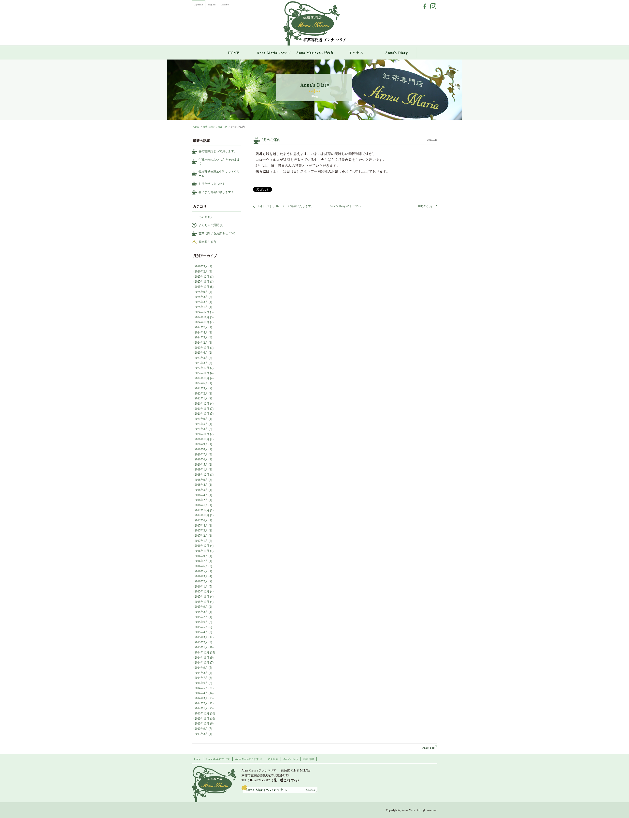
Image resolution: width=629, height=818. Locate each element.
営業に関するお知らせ (215, 126)
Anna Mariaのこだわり (314, 53)
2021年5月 (201, 424)
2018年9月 (201, 480)
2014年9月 (201, 667)
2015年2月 (201, 642)
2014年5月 (201, 688)
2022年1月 (201, 398)
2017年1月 (201, 541)
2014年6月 (201, 683)
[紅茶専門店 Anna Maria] (214, 784)
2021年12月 (202, 403)
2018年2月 (201, 500)
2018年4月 (201, 495)
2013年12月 (202, 713)
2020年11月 (202, 434)
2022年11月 (202, 373)
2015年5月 (201, 627)
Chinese (225, 4)
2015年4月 (201, 632)
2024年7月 (201, 327)
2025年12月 (202, 276)
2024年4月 (201, 332)
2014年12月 (202, 652)
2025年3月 (201, 302)
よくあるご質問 (209, 225)
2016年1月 (201, 586)
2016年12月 (202, 545)
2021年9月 (201, 419)
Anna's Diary (290, 758)
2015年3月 (201, 637)
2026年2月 (201, 271)
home (197, 758)
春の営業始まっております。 (218, 151)
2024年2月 (201, 342)
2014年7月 (201, 678)
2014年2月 (201, 703)
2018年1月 (201, 505)
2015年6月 (201, 622)
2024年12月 (202, 312)
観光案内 (204, 241)
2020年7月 (201, 454)
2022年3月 (201, 388)
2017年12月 (202, 510)
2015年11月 (202, 596)
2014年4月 (201, 693)
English (211, 4)
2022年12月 (202, 368)
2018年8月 (201, 484)
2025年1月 (201, 307)
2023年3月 (201, 363)
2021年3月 (201, 429)
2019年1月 (201, 469)
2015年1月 (201, 647)
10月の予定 (425, 206)
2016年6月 (201, 566)
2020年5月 (201, 464)
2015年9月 (201, 606)
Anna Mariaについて (273, 53)
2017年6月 (201, 520)
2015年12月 (202, 591)
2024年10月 (202, 322)
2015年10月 (202, 602)
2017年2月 (201, 535)
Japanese (198, 4)
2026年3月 (201, 266)
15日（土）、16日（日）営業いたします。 (286, 206)
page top (429, 747)
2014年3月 (201, 698)
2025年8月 (201, 297)
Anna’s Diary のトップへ (345, 206)
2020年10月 (202, 439)
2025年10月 (202, 286)
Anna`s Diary (396, 53)
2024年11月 (202, 317)
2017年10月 (202, 515)
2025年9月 (201, 292)
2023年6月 (201, 352)
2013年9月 (201, 728)
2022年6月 (201, 383)
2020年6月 (201, 459)
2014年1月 (201, 708)
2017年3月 (201, 530)
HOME (232, 53)
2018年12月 (202, 474)
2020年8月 (201, 449)
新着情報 (308, 758)
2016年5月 (201, 571)
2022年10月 (202, 378)
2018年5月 (201, 490)
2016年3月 (201, 576)
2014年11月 (202, 657)
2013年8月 (201, 734)
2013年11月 (202, 718)
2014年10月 (202, 662)
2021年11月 (202, 408)
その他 (203, 217)
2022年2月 (201, 393)
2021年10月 (202, 413)
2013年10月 (202, 723)
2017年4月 (201, 525)
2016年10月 (202, 551)
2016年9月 (201, 556)
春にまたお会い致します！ (216, 192)
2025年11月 (202, 281)
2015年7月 (201, 617)
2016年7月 (201, 561)
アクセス (355, 53)
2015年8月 (201, 612)
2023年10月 (202, 347)
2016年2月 (201, 581)
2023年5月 (201, 358)
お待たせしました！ (212, 183)
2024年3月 (201, 337)
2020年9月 (201, 444)
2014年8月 (201, 673)
